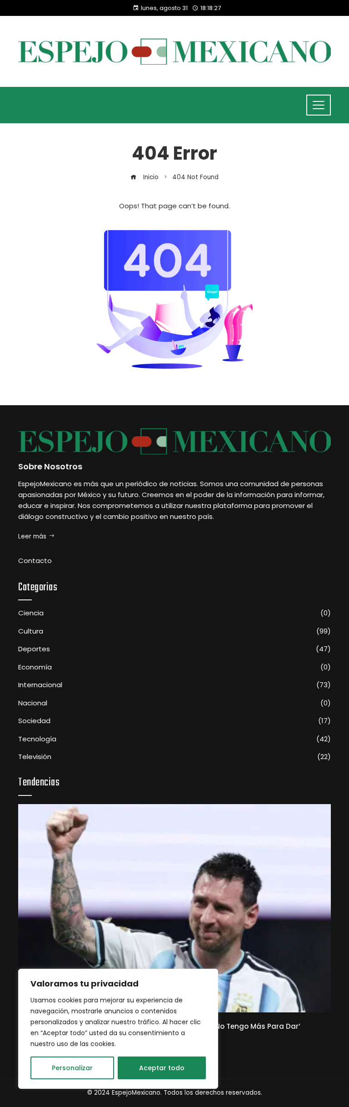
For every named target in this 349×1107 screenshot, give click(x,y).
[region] (118, 1029)
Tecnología (174, 739)
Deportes (174, 649)
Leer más (32, 536)
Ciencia (174, 613)
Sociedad (174, 720)
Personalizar (72, 1067)
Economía (174, 667)
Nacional (174, 703)
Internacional (174, 684)
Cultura (174, 631)
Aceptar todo (161, 1067)
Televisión (174, 756)
